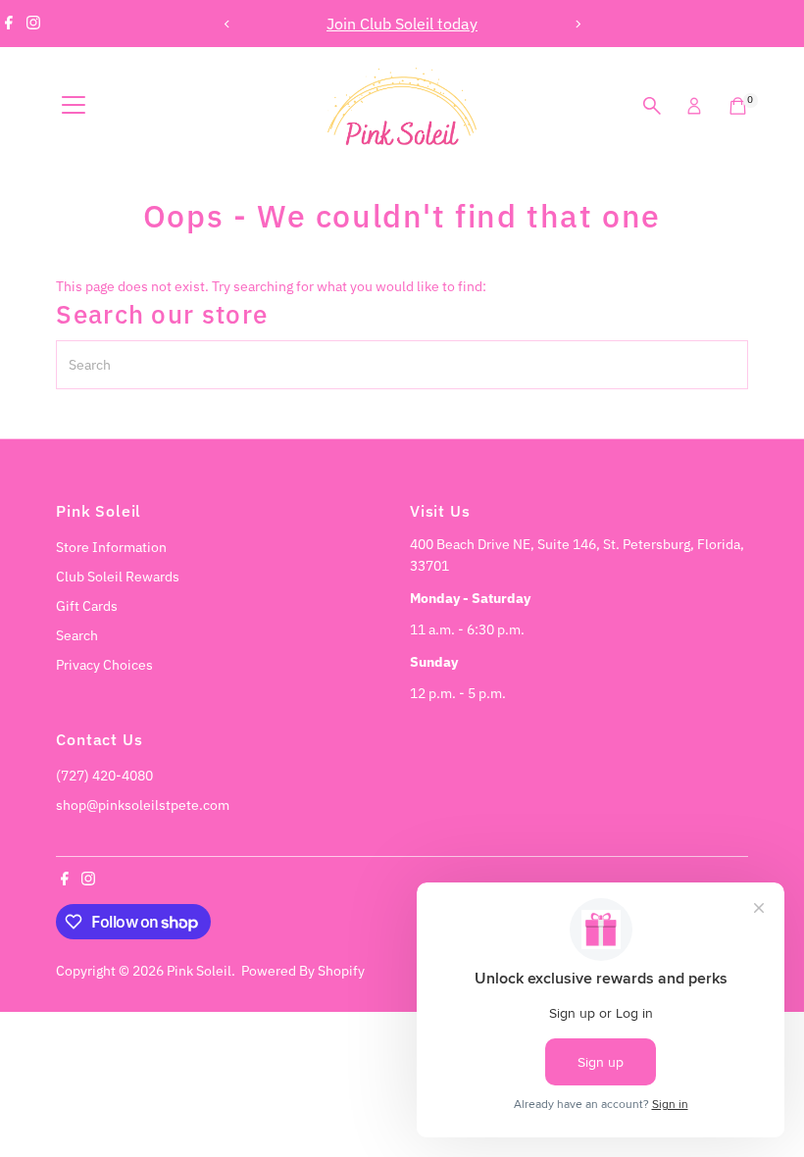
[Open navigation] (73, 105)
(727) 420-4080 (104, 775)
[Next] (577, 24)
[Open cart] (738, 106)
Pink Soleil (199, 971)
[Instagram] (33, 23)
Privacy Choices (104, 665)
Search (77, 635)
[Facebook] (9, 23)
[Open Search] (652, 106)
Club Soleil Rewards (117, 576)
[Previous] (227, 24)
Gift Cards (87, 606)
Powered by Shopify (303, 971)
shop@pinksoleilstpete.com (142, 805)
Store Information (111, 547)
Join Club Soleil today (304, 23)
